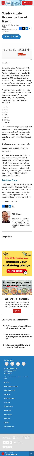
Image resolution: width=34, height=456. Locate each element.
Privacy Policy (8, 414)
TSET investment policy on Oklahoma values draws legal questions (18, 327)
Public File (7, 418)
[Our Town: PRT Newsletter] (17, 287)
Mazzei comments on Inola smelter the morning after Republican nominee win (19, 337)
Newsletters (7, 410)
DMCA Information (9, 398)
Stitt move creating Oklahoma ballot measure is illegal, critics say (18, 346)
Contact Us (7, 394)
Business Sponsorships (11, 386)
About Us (6, 382)
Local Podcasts (8, 406)
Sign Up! (17, 311)
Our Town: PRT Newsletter (17, 298)
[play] (3, 454)
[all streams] (31, 453)
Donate (28, 3)
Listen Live (7, 402)
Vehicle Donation (9, 426)
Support (6, 422)
